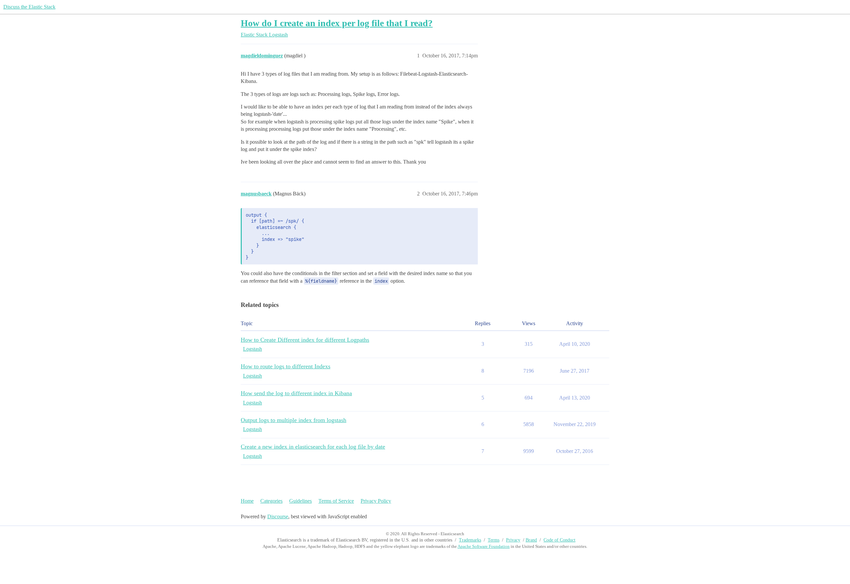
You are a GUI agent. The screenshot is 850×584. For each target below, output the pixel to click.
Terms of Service (336, 501)
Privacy (513, 540)
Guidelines (300, 501)
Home (247, 501)
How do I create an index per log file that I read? (337, 23)
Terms (493, 540)
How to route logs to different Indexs (285, 366)
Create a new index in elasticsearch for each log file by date (313, 446)
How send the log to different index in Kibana (296, 393)
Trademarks (470, 540)
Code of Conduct (559, 540)
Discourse (277, 516)
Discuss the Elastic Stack (29, 7)
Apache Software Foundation (484, 546)
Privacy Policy (376, 501)
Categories (271, 501)
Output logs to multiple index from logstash (293, 420)
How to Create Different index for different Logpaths (305, 339)
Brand (531, 540)
